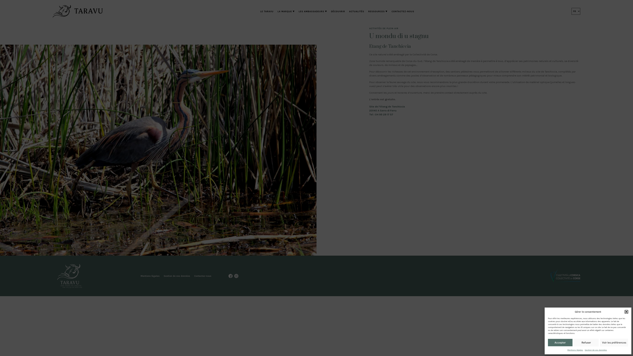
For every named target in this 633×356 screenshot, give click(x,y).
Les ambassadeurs (311, 11)
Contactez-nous (403, 11)
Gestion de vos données (596, 350)
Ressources (376, 11)
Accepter (560, 342)
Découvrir (338, 11)
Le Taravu (266, 11)
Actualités (356, 11)
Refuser (586, 342)
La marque (285, 11)
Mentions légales (575, 350)
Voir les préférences (614, 342)
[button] (626, 311)
